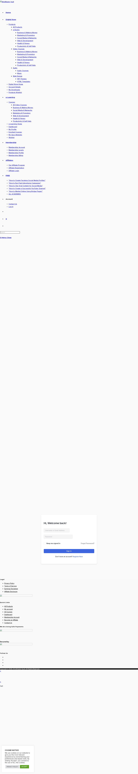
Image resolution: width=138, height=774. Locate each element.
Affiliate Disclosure (10, 591)
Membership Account (11, 617)
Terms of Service (10, 586)
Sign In (69, 551)
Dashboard (8, 614)
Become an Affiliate (11, 620)
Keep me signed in (53, 543)
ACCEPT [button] (24, 767)
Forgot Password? (87, 543)
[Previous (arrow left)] (1, 767)
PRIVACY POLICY (12, 767)
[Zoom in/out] (1, 764)
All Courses (8, 612)
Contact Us (8, 623)
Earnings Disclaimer (11, 589)
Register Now (78, 556)
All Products (8, 606)
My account (8, 609)
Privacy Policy (9, 583)
